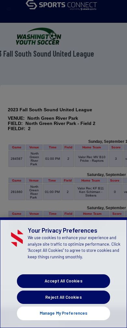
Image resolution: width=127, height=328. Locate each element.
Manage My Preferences (64, 313)
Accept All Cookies (63, 280)
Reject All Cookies (63, 297)
